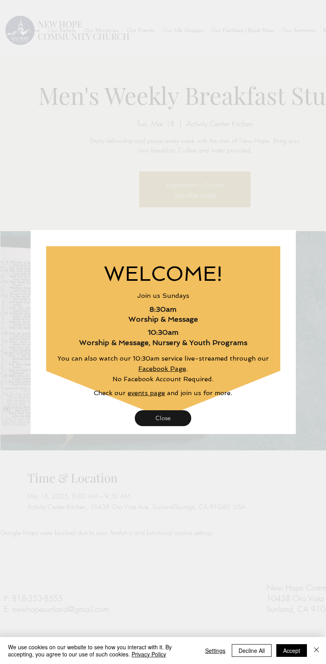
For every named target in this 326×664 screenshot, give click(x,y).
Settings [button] (215, 650)
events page (146, 393)
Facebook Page (162, 369)
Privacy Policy (149, 654)
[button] (163, 418)
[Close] (316, 650)
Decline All (252, 650)
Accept (291, 650)
